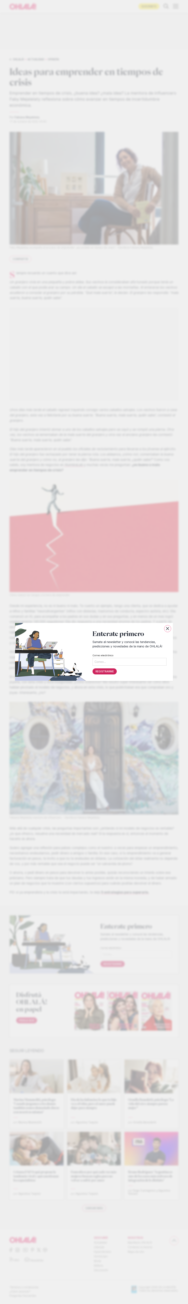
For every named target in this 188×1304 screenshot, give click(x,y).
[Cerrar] (167, 628)
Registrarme (104, 671)
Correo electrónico (103, 655)
